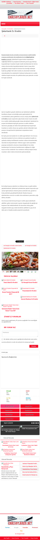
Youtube (25, 527)
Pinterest (35, 527)
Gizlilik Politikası (6, 1)
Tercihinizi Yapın (19, 3)
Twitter (7, 527)
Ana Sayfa (7, 538)
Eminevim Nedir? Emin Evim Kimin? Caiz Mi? (10, 310)
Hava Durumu (17, 1)
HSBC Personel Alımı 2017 (29, 428)
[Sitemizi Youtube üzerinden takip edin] (20, 6)
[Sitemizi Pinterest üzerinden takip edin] (23, 6)
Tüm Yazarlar (30, 3)
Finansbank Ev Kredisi (29, 291)
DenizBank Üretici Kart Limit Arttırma (10, 446)
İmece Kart (28, 410)
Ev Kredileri (10, 29)
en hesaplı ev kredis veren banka (13, 245)
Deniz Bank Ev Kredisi (11, 282)
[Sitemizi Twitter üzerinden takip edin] (13, 6)
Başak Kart (28, 406)
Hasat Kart (8, 410)
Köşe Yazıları (9, 406)
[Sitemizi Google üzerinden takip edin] (17, 6)
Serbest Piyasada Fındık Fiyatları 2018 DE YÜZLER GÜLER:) (20, 269)
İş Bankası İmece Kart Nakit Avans (29, 446)
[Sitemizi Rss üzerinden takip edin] (26, 6)
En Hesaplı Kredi (19, 534)
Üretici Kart (9, 414)
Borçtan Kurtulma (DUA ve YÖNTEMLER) (31, 472)
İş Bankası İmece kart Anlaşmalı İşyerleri (10, 453)
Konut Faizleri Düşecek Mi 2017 (10, 293)
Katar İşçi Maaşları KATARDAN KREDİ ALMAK (31, 466)
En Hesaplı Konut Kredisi (29, 282)
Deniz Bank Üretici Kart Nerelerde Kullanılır (29, 453)
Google (16, 527)
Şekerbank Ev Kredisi (9, 248)
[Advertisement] (20, 46)
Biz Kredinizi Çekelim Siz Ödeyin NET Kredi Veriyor (10, 430)
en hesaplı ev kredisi (30, 245)
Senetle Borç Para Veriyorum (7, 468)
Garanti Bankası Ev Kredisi (29, 299)
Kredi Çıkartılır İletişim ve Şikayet (31, 475)
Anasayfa (4, 29)
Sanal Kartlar (29, 414)
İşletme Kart (9, 419)
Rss (21, 531)
